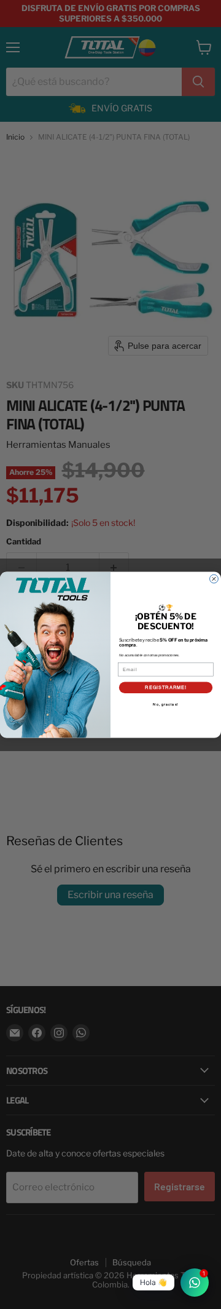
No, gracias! (165, 704)
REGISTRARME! (166, 687)
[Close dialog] (214, 579)
